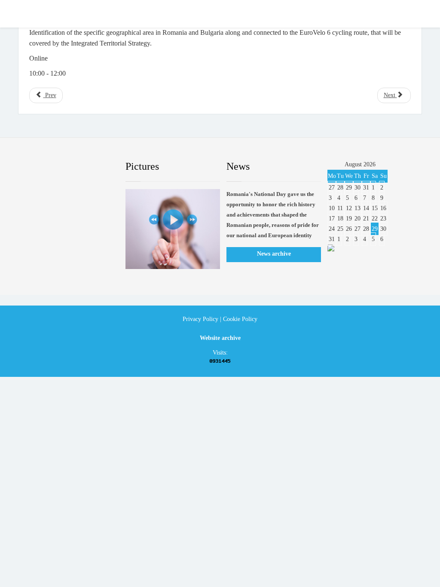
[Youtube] (77, 167)
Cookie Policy (240, 319)
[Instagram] (97, 167)
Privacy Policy (200, 319)
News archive (274, 254)
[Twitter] (56, 167)
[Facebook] (36, 167)
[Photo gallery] (172, 229)
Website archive (220, 338)
